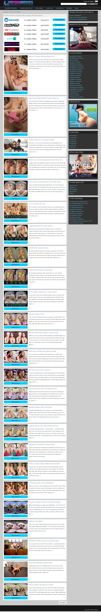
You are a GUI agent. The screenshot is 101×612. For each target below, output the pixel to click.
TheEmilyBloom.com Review (76, 89)
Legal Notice (87, 609)
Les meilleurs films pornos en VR (79, 203)
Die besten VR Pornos (76, 205)
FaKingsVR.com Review (75, 73)
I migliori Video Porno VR (77, 207)
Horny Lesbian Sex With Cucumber (41, 585)
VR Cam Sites (72, 141)
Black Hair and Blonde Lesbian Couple (42, 351)
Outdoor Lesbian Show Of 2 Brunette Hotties (45, 502)
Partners (71, 193)
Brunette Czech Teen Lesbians (39, 370)
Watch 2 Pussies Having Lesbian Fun (42, 56)
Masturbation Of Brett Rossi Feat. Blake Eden (45, 182)
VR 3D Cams (72, 147)
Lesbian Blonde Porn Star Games (40, 226)
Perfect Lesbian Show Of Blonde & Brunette (44, 464)
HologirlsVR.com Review (75, 79)
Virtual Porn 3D (73, 185)
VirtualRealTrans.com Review (76, 67)
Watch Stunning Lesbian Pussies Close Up (43, 98)
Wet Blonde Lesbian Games (38, 248)
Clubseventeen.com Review (76, 87)
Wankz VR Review (73, 60)
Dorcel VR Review (73, 93)
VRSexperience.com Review (76, 97)
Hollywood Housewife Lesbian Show (41, 444)
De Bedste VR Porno (76, 215)
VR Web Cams (73, 143)
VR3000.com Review (74, 83)
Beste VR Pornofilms (76, 209)
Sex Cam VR (72, 139)
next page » (62, 602)
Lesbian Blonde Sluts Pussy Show (40, 270)
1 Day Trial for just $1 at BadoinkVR (78, 17)
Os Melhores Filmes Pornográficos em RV (81, 221)
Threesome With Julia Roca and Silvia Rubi (44, 541)
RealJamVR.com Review (75, 91)
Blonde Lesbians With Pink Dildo (40, 407)
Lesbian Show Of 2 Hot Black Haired (41, 140)
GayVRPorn (72, 187)
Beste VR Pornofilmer (77, 213)
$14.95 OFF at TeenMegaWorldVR (78, 19)
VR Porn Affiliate (73, 189)
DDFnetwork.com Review (75, 85)
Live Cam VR (72, 145)
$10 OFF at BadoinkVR (75, 15)
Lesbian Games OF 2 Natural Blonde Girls (43, 426)
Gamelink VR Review (74, 77)
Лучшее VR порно (76, 217)
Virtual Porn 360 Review (75, 75)
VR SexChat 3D (73, 135)
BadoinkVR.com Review (75, 56)
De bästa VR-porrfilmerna (77, 219)
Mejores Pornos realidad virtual (79, 201)
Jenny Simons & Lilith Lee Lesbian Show (43, 388)
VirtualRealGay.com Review (76, 66)
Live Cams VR (72, 137)
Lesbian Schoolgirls (36, 521)
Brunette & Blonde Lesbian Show (40, 563)
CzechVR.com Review (74, 62)
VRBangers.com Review (75, 81)
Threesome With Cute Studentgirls (41, 483)
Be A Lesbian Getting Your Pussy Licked (43, 292)
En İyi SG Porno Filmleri (77, 223)
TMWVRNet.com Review (75, 64)
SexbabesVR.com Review (75, 71)
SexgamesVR (72, 191)
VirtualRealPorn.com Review (76, 58)
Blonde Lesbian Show (36, 314)
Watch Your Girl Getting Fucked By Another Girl (45, 160)
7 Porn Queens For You (37, 204)
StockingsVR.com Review (75, 69)
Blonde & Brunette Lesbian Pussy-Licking (43, 332)
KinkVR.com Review (74, 95)
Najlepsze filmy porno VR (77, 211)
